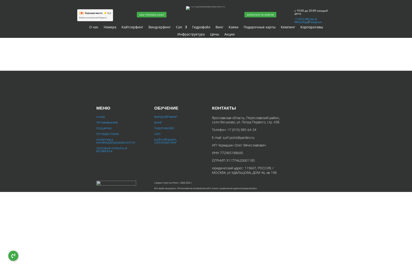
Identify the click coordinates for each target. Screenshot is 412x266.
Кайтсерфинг (132, 27)
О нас (93, 27)
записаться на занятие (260, 14)
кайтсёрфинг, (165, 140)
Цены (214, 34)
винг (158, 122)
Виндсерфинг (160, 27)
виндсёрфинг (165, 117)
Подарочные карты (260, 27)
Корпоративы (311, 27)
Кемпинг (288, 27)
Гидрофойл (201, 27)
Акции (229, 34)
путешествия (107, 134)
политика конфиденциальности (115, 141)
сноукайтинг (165, 142)
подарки (104, 128)
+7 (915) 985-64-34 (241, 129)
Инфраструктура (191, 34)
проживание (107, 122)
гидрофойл (164, 128)
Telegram (315, 22)
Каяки (233, 27)
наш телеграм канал (151, 14)
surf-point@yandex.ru (238, 137)
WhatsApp (301, 22)
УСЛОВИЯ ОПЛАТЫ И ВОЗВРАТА (111, 150)
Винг (219, 27)
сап (157, 134)
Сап (179, 27)
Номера (110, 27)
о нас (100, 117)
